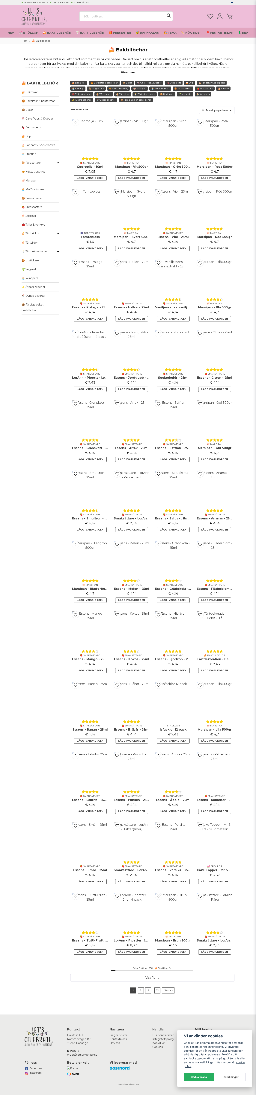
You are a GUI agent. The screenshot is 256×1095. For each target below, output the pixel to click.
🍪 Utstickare (30, 260)
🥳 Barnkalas (147, 32)
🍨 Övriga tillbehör (33, 295)
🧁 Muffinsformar (33, 189)
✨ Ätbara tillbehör (33, 287)
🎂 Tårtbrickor (30, 233)
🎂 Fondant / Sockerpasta (38, 145)
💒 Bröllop (28, 32)
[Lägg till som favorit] (210, 16)
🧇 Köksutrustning (34, 171)
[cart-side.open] (229, 16)
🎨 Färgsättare (31, 162)
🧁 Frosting (29, 154)
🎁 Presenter (120, 32)
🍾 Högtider (191, 32)
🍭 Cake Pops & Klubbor (37, 118)
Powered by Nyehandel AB (128, 1084)
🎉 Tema (170, 32)
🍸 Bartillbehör (90, 32)
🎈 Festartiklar (219, 32)
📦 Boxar (27, 109)
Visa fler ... (152, 977)
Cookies (157, 1047)
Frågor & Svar (118, 1035)
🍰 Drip (26, 136)
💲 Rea (243, 32)
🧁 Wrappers (30, 278)
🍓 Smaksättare (32, 207)
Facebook (36, 1068)
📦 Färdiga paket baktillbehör (32, 307)
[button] (232, 2)
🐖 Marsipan (29, 180)
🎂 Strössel (29, 215)
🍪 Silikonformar (32, 198)
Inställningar (231, 1076)
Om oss (115, 1043)
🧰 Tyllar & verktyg (34, 224)
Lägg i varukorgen (90, 178)
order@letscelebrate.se (82, 1054)
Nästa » (168, 990)
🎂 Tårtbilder (30, 242)
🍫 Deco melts (31, 127)
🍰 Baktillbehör (57, 32)
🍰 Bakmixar (30, 92)
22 (157, 990)
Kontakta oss (118, 1039)
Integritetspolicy (163, 1039)
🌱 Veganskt (30, 269)
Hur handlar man (163, 1035)
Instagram (36, 1072)
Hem (11, 32)
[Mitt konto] (220, 16)
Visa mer (128, 72)
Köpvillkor (158, 1043)
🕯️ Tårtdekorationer (34, 251)
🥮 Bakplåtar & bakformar (38, 101)
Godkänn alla (199, 1076)
